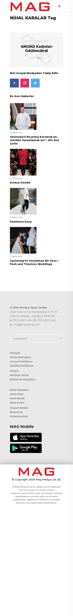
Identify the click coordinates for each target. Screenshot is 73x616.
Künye (14, 371)
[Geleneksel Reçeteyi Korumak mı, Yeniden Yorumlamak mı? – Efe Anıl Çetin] (23, 116)
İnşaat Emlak (19, 407)
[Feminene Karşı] (23, 201)
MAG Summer (19, 389)
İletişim (15, 353)
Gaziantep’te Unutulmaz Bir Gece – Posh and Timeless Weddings (34, 262)
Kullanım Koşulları (23, 379)
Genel (28, 41)
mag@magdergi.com (26, 324)
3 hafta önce (16, 132)
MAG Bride (17, 398)
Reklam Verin (19, 375)
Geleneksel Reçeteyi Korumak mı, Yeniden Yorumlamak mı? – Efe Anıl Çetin (34, 140)
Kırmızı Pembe (20, 182)
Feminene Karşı (21, 221)
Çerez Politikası (21, 361)
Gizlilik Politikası (22, 365)
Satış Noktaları (20, 357)
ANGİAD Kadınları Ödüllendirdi (36, 49)
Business (16, 412)
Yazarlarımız (19, 416)
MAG (39, 57)
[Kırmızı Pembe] (23, 162)
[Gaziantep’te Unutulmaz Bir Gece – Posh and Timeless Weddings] (23, 240)
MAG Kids (16, 394)
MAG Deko (17, 402)
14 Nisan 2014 (42, 41)
